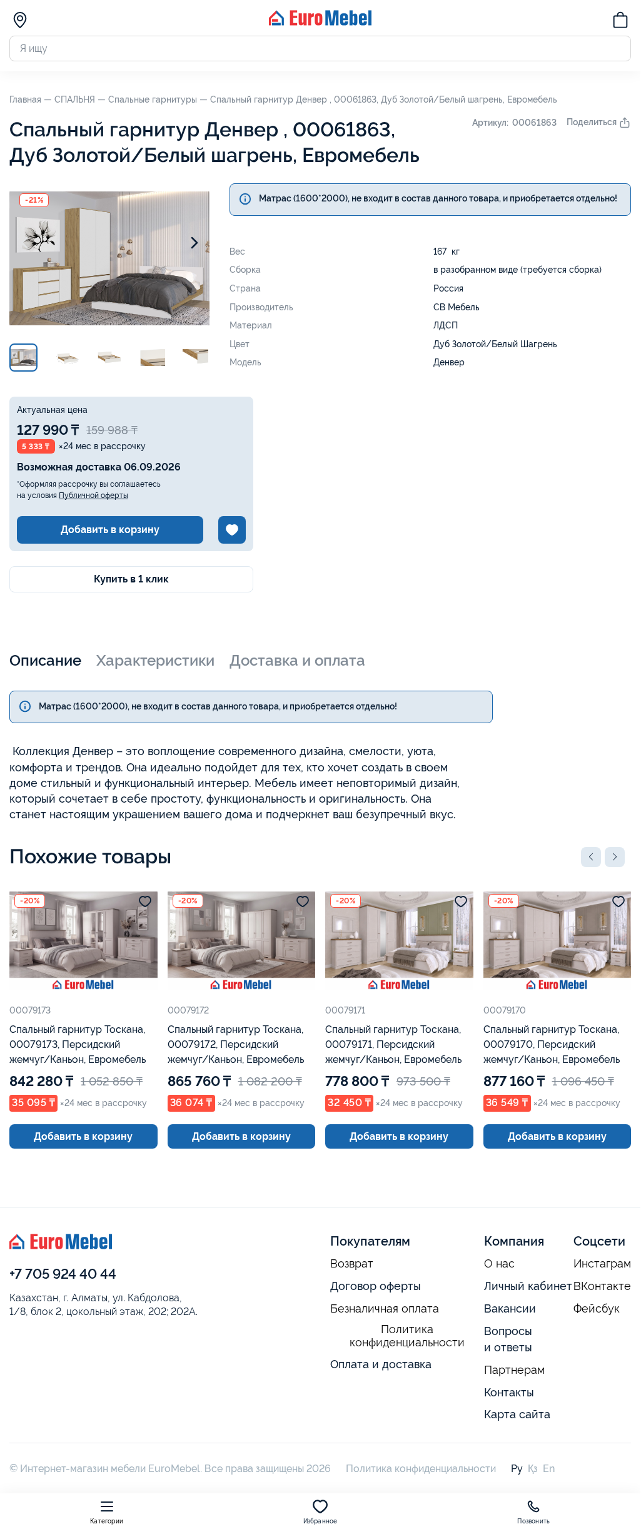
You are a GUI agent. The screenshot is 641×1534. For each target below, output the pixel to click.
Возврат (351, 1263)
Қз (533, 1469)
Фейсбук (596, 1309)
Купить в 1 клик (131, 579)
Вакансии (510, 1308)
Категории (106, 1521)
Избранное (320, 1521)
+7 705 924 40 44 (62, 1274)
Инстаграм (602, 1263)
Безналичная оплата (384, 1309)
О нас (499, 1263)
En (549, 1469)
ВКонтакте (602, 1286)
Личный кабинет (528, 1286)
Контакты (509, 1392)
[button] (591, 857)
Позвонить (533, 1521)
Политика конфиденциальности (407, 1336)
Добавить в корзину (110, 530)
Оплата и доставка (381, 1364)
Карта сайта (517, 1414)
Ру (517, 1469)
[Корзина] (620, 22)
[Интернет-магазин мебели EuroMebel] (320, 22)
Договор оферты (375, 1286)
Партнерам (514, 1370)
